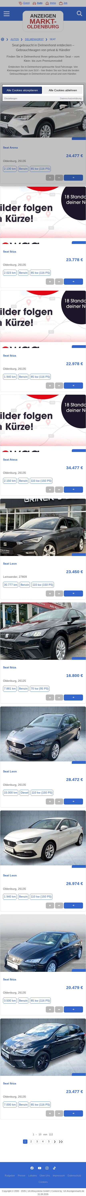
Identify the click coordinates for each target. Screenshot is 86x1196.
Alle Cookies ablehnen (63, 90)
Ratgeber (10, 1175)
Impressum (59, 1175)
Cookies (43, 1182)
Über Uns (45, 1175)
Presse (21, 1175)
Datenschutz (74, 1175)
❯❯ (61, 1141)
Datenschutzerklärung (71, 98)
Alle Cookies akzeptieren (22, 90)
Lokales (32, 1175)
